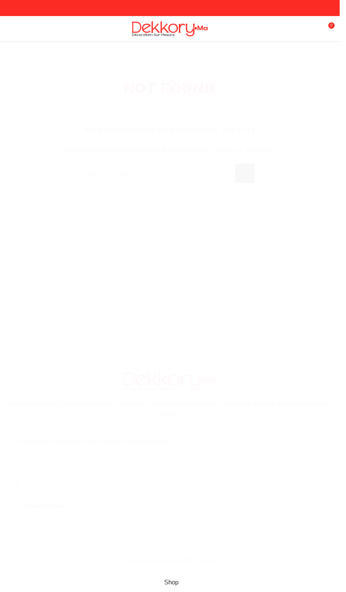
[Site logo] (170, 28)
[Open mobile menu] (9, 28)
